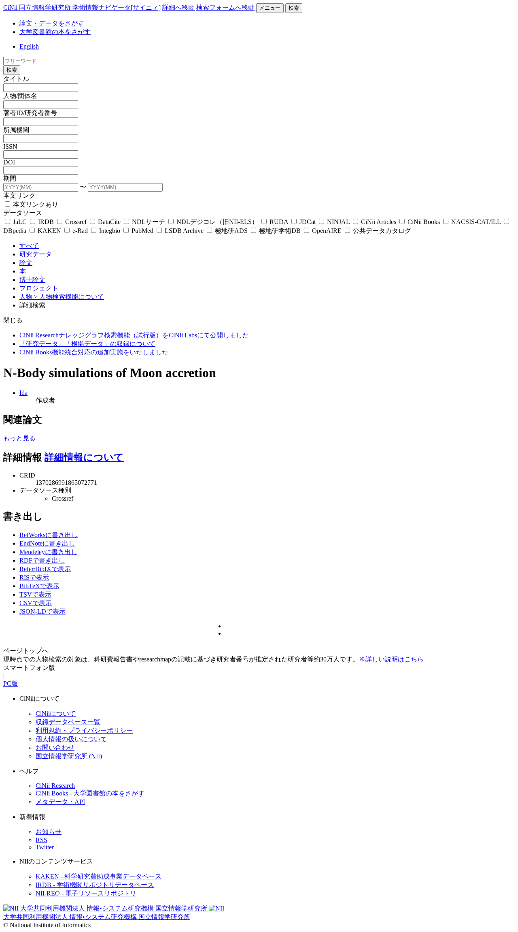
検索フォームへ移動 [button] (225, 7)
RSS (41, 839)
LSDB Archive (184, 230)
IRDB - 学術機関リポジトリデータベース (95, 884)
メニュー (269, 8)
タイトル (16, 78)
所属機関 (16, 129)
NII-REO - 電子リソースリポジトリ (86, 893)
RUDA (279, 221)
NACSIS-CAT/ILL (476, 221)
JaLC (19, 221)
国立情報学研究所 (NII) (69, 756)
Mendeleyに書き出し (48, 551)
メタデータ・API (60, 801)
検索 (294, 8)
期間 (9, 178)
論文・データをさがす (51, 23)
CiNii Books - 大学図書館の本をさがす (90, 793)
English (29, 46)
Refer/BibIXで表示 (45, 568)
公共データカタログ (381, 230)
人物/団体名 (20, 95)
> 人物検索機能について (69, 296)
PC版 (10, 683)
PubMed (142, 230)
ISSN (10, 146)
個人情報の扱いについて (71, 739)
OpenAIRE (326, 230)
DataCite (109, 221)
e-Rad (80, 230)
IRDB (45, 221)
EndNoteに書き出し (47, 543)
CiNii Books (424, 221)
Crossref (76, 221)
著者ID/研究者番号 (30, 112)
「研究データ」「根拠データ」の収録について (87, 343)
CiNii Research (55, 785)
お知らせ (49, 831)
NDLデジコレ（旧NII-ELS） (217, 221)
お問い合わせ (55, 747)
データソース (22, 212)
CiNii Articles (378, 221)
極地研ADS (231, 230)
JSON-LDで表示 (42, 611)
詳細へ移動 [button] (178, 7)
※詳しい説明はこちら (391, 659)
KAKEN (49, 230)
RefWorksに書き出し (48, 534)
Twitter (45, 847)
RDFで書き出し (42, 560)
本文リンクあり (34, 204)
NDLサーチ (148, 221)
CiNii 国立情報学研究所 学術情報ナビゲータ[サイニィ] (82, 7)
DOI (9, 162)
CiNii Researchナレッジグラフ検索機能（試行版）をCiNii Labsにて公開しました (134, 335)
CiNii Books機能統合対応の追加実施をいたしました (93, 352)
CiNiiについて (56, 713)
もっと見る (19, 438)
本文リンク (19, 195)
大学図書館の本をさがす (55, 31)
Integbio (110, 230)
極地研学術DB (279, 230)
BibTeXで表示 (39, 585)
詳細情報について (84, 457)
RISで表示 (34, 577)
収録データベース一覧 (68, 722)
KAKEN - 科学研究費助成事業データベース (98, 876)
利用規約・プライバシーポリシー (84, 730)
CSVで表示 (35, 602)
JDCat (307, 221)
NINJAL (338, 221)
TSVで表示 (35, 594)
